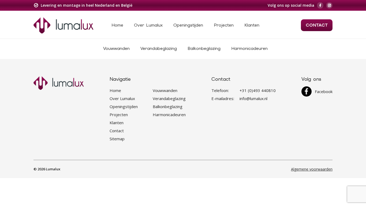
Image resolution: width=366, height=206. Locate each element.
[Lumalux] (63, 25)
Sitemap (117, 138)
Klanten (251, 25)
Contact (317, 25)
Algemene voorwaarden (312, 169)
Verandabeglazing (158, 48)
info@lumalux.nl (253, 98)
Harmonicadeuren (249, 48)
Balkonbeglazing (204, 48)
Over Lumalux (148, 25)
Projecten (224, 25)
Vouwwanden (116, 48)
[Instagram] (329, 5)
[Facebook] (320, 5)
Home (117, 25)
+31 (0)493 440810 (258, 90)
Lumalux (53, 169)
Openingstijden (188, 25)
